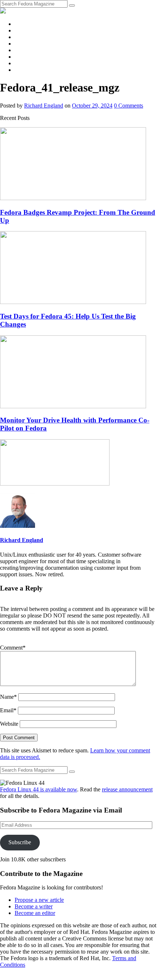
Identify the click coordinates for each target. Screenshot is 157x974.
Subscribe (19, 842)
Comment (13, 647)
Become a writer (34, 906)
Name (8, 697)
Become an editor (35, 913)
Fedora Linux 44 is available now (38, 789)
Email (8, 710)
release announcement (127, 789)
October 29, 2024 (92, 105)
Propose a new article (39, 900)
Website (9, 724)
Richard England (43, 105)
